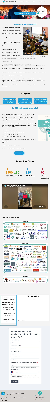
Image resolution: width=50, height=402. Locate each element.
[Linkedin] (36, 400)
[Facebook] (39, 400)
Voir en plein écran (21, 320)
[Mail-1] (44, 400)
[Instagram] (41, 400)
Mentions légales (4, 400)
